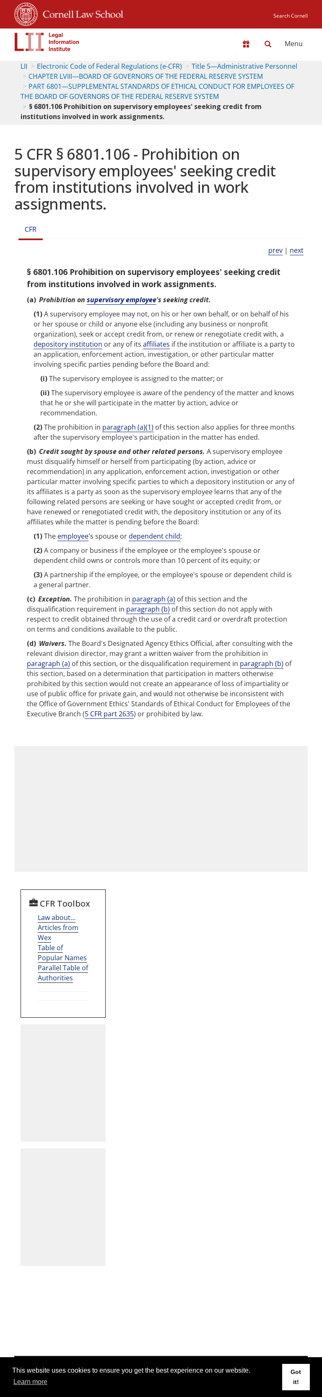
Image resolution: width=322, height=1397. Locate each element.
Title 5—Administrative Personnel (244, 66)
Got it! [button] (296, 1376)
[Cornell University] (26, 13)
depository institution (68, 344)
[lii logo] (47, 42)
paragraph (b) (148, 609)
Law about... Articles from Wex (58, 927)
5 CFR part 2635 (109, 713)
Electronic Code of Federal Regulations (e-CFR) (109, 66)
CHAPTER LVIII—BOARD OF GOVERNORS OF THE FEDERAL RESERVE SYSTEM (146, 76)
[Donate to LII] (246, 44)
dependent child (154, 536)
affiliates (156, 344)
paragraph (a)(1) (127, 427)
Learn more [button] (30, 1381)
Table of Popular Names (62, 952)
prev (275, 250)
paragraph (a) (153, 599)
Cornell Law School (80, 13)
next (297, 250)
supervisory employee (121, 299)
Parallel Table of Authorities (63, 972)
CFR (30, 229)
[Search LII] (268, 44)
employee (72, 536)
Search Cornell (290, 15)
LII (24, 66)
